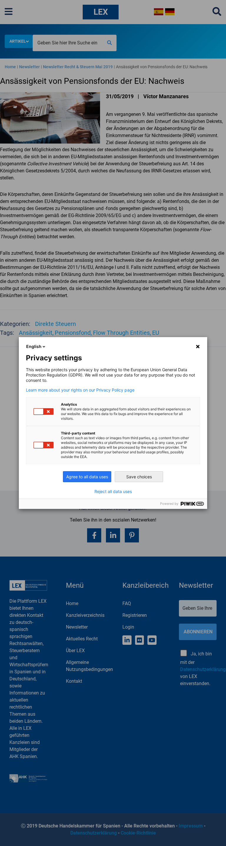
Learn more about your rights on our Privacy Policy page (80, 390)
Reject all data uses (113, 491)
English (33, 346)
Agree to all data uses (87, 476)
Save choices (139, 476)
